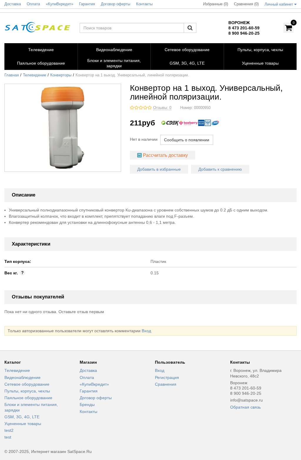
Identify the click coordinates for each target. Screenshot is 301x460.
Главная (11, 75)
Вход (146, 330)
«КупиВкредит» (94, 384)
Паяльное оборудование (28, 397)
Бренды (87, 404)
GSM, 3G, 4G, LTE (21, 416)
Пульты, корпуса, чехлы (27, 391)
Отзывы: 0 (162, 108)
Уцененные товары (22, 423)
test (7, 437)
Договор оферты (96, 397)
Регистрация (167, 377)
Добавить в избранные (159, 169)
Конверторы (60, 75)
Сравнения (165, 384)
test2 (9, 430)
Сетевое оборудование (26, 384)
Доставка (88, 370)
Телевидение (34, 75)
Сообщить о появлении (186, 139)
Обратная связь (245, 407)
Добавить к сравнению (220, 169)
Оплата (87, 377)
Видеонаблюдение (22, 377)
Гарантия (89, 391)
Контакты (88, 411)
